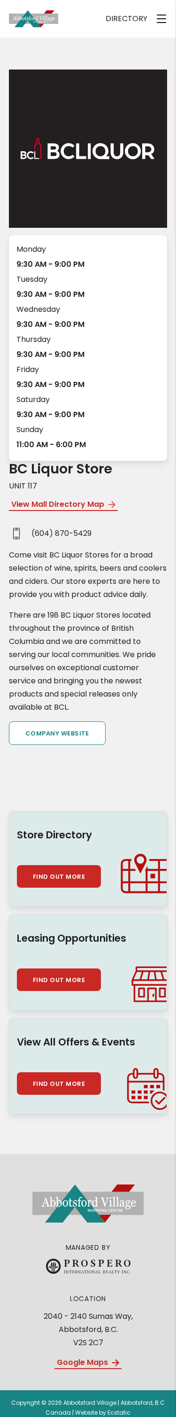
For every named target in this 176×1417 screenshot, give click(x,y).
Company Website (57, 733)
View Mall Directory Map (58, 504)
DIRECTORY (126, 18)
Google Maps (83, 1362)
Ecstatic (118, 1413)
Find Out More (59, 876)
